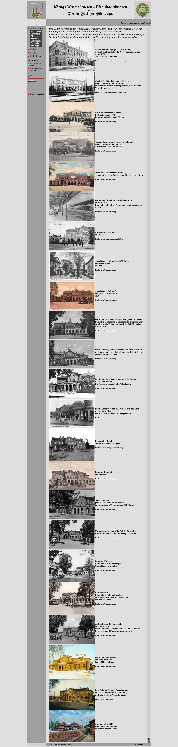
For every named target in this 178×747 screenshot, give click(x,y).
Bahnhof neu (36, 31)
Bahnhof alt (35, 34)
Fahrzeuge (35, 45)
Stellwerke (35, 38)
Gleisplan (34, 36)
